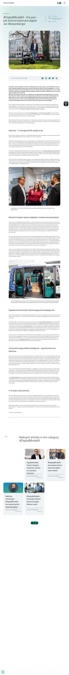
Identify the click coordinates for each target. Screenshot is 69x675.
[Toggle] (59, 3)
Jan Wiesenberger (33, 113)
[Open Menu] (64, 3)
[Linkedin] (49, 78)
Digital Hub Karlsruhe (15, 377)
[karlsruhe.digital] (8, 3)
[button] (3, 672)
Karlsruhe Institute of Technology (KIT (51, 151)
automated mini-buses (24, 339)
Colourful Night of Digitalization (45, 322)
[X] (56, 78)
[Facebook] (42, 78)
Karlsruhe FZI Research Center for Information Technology (33, 109)
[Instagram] (46, 78)
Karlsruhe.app (29, 326)
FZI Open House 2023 (45, 113)
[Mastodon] (53, 78)
